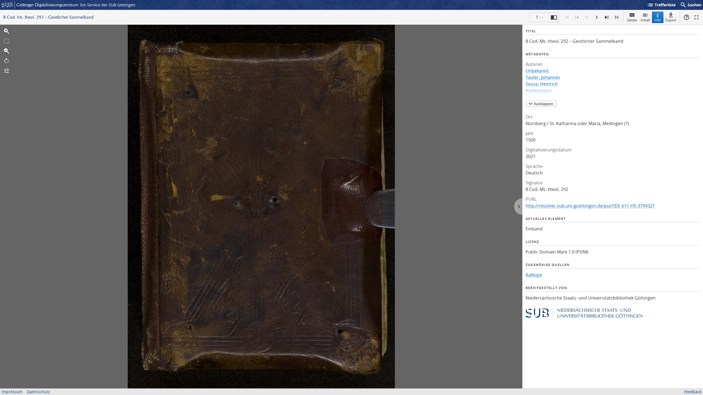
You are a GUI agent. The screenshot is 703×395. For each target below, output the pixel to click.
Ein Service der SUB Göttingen (107, 4)
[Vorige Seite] (587, 17)
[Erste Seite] (567, 17)
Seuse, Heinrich (542, 84)
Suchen (690, 5)
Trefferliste (661, 5)
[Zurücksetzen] (7, 41)
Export (670, 20)
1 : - (539, 17)
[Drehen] (7, 61)
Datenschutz (38, 391)
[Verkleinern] (7, 51)
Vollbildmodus (696, 17)
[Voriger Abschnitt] (577, 17)
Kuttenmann (539, 91)
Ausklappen (543, 103)
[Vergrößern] (7, 31)
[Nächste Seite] (597, 17)
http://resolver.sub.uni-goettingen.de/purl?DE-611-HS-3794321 (590, 206)
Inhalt (645, 20)
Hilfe (686, 17)
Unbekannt (537, 71)
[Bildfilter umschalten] (7, 71)
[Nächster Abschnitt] (607, 17)
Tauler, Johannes (543, 77)
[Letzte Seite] (616, 17)
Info (657, 20)
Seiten (632, 20)
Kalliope (534, 275)
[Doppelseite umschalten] (554, 17)
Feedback (692, 391)
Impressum (12, 391)
